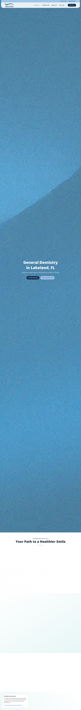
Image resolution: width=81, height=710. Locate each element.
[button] (39, 5)
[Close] (27, 695)
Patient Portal (63, 1)
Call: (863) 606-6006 (33, 277)
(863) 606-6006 (72, 1)
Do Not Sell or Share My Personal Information (13, 705)
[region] (15, 701)
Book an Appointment (47, 277)
